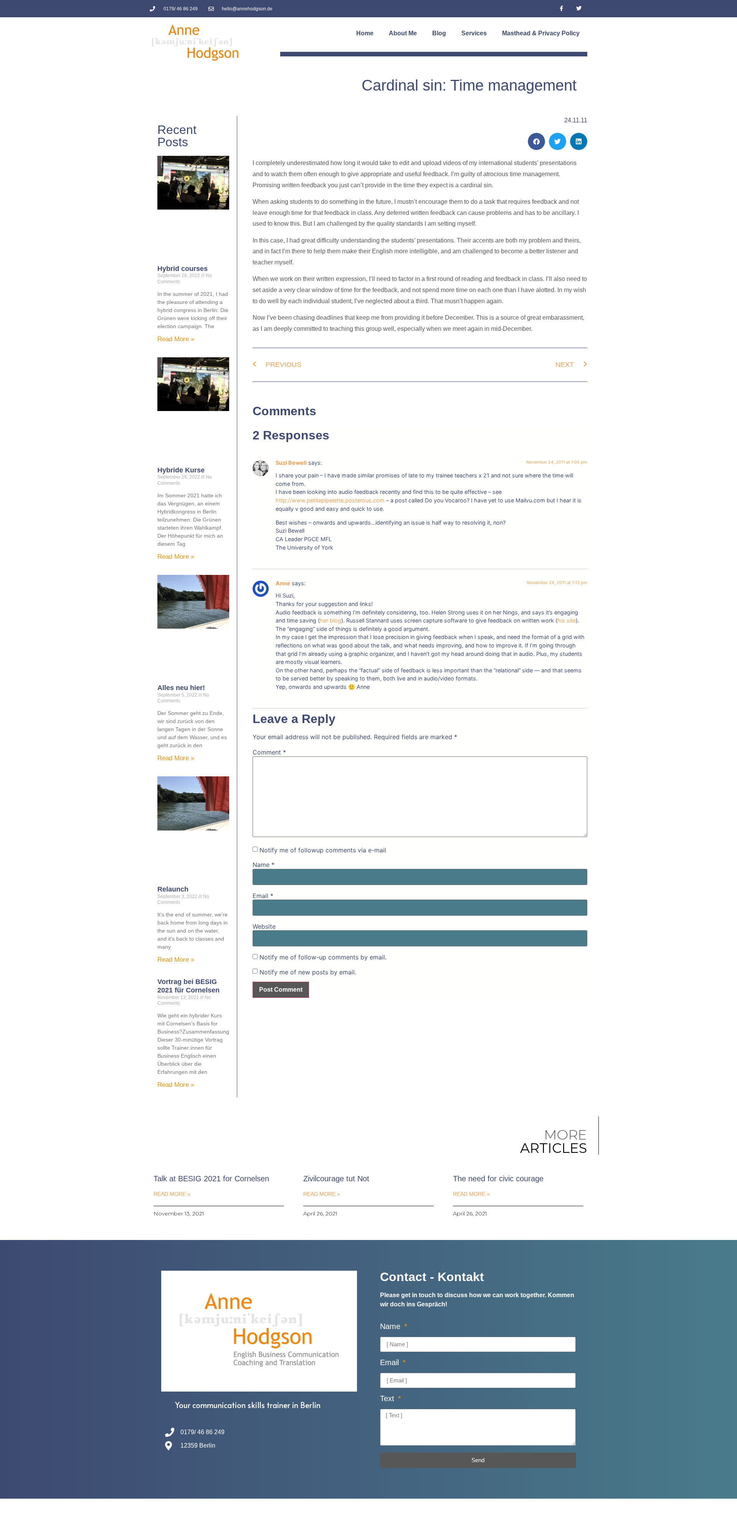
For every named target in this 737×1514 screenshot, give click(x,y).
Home (364, 33)
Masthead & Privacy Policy (541, 33)
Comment (269, 752)
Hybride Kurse (181, 470)
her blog (330, 620)
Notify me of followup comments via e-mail (322, 850)
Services (474, 33)
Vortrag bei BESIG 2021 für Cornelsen (188, 986)
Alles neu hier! (181, 688)
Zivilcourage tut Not (336, 1178)
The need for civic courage (498, 1178)
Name (263, 865)
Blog (439, 33)
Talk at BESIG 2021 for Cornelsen (211, 1178)
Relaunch (172, 889)
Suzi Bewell (291, 462)
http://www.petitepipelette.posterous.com (330, 500)
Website (264, 926)
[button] (536, 141)
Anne (283, 583)
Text (388, 1399)
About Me (403, 33)
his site (566, 620)
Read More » (175, 339)
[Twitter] (578, 8)
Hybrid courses (182, 268)
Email (263, 896)
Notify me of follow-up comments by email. (323, 957)
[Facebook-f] (561, 8)
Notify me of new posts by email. (307, 972)
